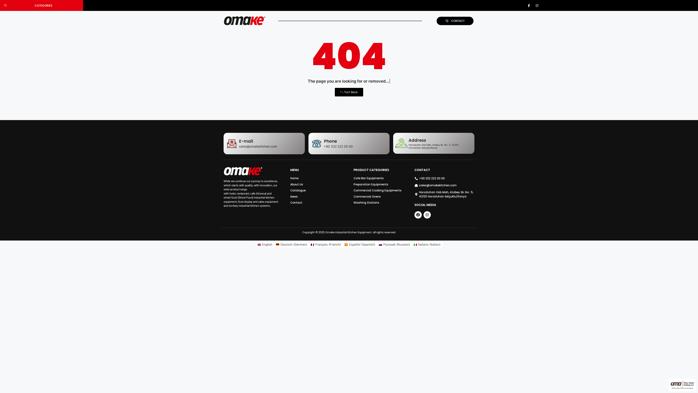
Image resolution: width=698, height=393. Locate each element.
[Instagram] (537, 5)
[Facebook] (529, 5)
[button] (41, 5)
